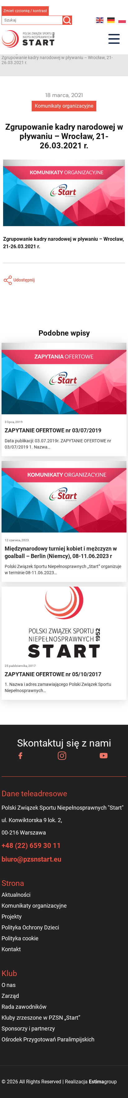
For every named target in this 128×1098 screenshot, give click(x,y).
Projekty (12, 916)
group (103, 1082)
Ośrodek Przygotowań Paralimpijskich (48, 1039)
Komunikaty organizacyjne (64, 106)
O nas (9, 985)
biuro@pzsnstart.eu (31, 859)
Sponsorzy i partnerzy (28, 1028)
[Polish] (122, 20)
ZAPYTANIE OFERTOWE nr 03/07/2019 (53, 430)
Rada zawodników (24, 1006)
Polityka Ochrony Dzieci (30, 927)
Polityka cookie (20, 938)
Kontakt (11, 949)
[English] (100, 20)
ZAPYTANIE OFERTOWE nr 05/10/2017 (53, 674)
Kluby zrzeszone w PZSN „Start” (41, 1017)
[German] (111, 20)
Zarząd (10, 996)
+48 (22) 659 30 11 (31, 845)
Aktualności (16, 894)
